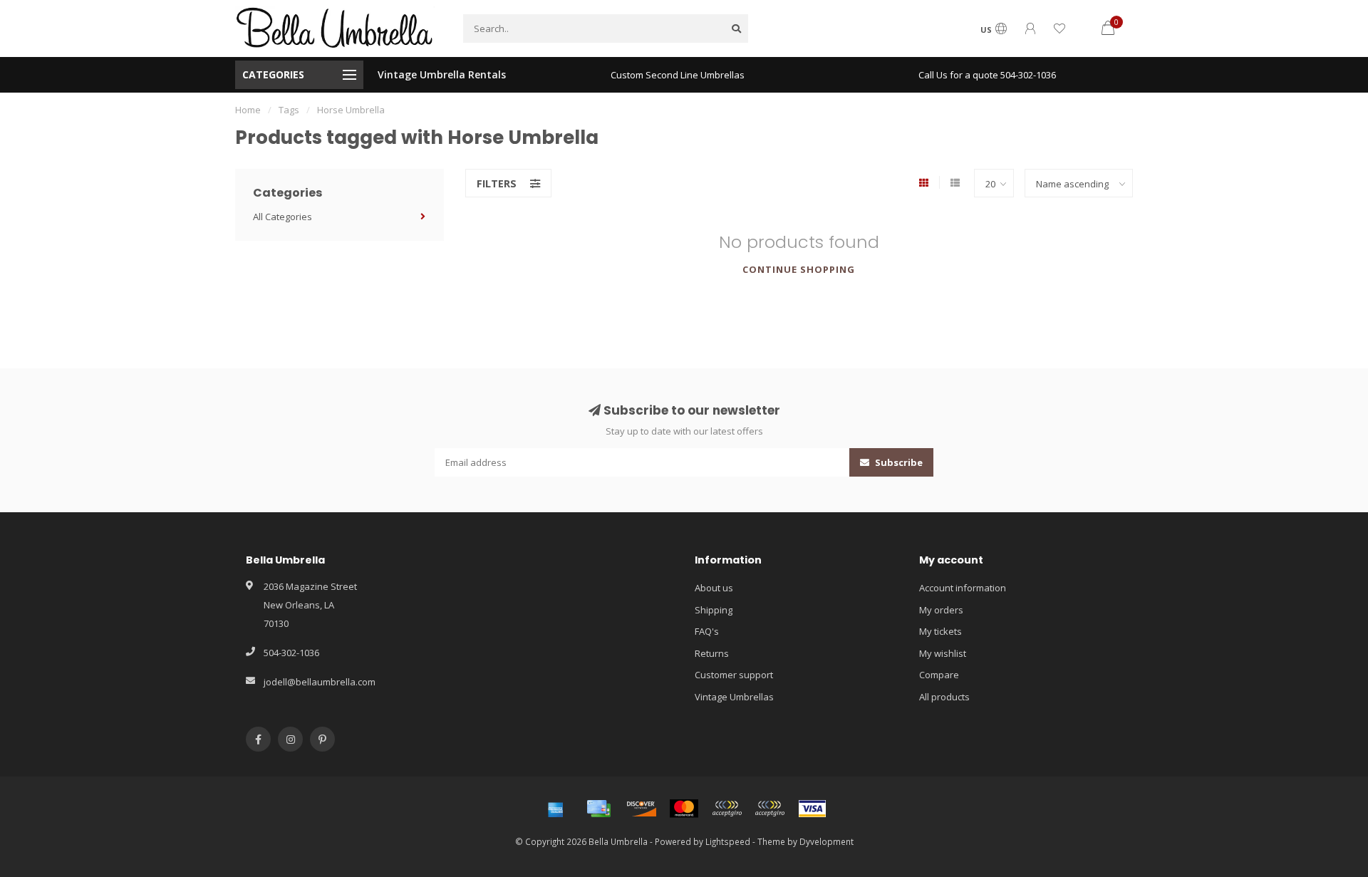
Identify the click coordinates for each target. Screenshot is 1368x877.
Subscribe (898, 462)
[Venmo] (769, 808)
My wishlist (942, 653)
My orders (941, 609)
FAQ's (707, 631)
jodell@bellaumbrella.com (319, 681)
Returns (712, 653)
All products (944, 696)
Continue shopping (798, 269)
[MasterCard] (684, 808)
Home (248, 109)
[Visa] (812, 808)
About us (714, 587)
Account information (962, 587)
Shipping (713, 609)
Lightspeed (727, 841)
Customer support (734, 674)
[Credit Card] (598, 808)
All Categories (282, 216)
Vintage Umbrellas (734, 696)
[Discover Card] (641, 808)
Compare (939, 674)
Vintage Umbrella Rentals (442, 74)
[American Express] (556, 808)
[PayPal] (727, 808)
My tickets (940, 631)
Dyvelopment (826, 841)
